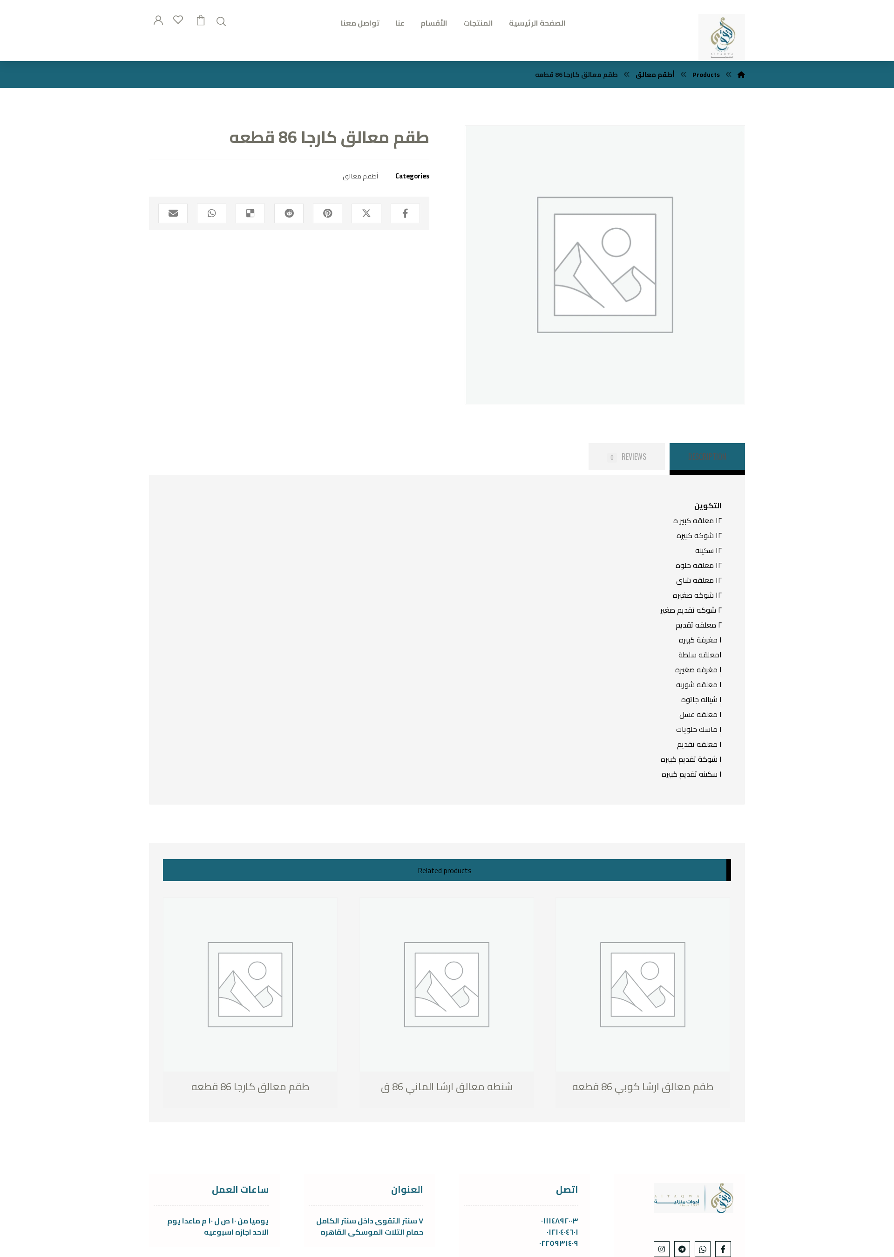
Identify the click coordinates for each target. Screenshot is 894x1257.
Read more (211, 1087)
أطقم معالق (360, 176)
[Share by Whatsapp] (211, 213)
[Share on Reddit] (289, 213)
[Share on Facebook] (405, 213)
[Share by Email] (173, 213)
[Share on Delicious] (250, 213)
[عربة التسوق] (200, 19)
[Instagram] (662, 1249)
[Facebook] (723, 1249)
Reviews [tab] (628, 456)
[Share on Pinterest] (327, 213)
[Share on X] (366, 213)
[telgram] (682, 1249)
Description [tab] (707, 456)
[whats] (703, 1249)
